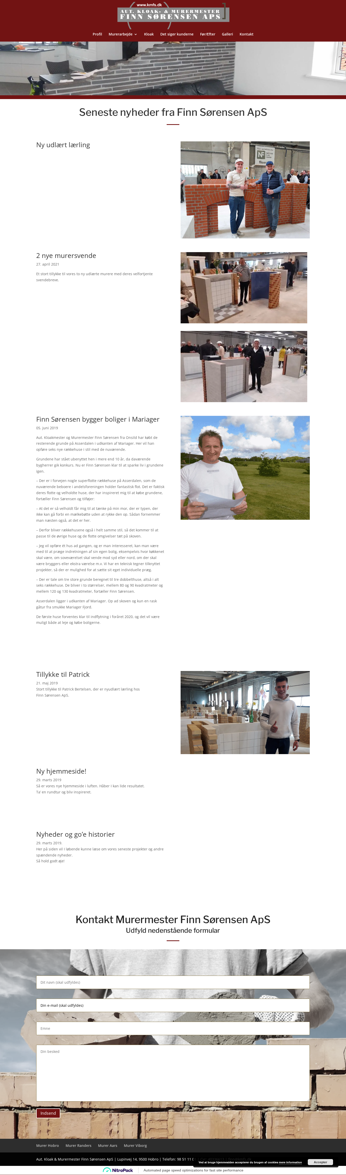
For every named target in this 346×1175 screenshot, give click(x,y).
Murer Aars (107, 1145)
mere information (290, 1162)
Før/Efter (207, 34)
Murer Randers (78, 1145)
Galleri (227, 34)
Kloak (149, 34)
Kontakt (247, 34)
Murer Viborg (135, 1145)
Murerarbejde (120, 34)
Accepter (320, 1162)
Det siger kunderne (177, 34)
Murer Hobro (47, 1145)
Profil (97, 34)
